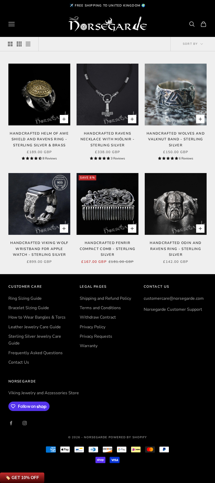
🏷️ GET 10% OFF (22, 477)
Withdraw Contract (98, 317)
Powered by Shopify (128, 437)
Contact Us (18, 362)
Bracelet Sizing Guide (28, 308)
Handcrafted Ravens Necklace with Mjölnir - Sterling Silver (107, 139)
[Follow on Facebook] (11, 423)
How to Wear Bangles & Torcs (37, 317)
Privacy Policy (92, 327)
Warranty (89, 346)
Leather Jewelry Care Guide (34, 327)
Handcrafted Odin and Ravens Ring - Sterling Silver (175, 249)
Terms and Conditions (100, 308)
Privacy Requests (96, 336)
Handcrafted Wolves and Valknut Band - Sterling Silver (176, 139)
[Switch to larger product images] (10, 44)
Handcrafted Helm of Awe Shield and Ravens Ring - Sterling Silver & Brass (39, 139)
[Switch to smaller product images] (19, 44)
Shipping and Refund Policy (105, 298)
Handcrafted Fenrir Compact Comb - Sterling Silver (107, 249)
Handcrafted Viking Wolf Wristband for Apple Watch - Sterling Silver (39, 249)
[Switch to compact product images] (28, 44)
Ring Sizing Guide (25, 298)
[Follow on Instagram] (24, 423)
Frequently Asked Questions (35, 353)
